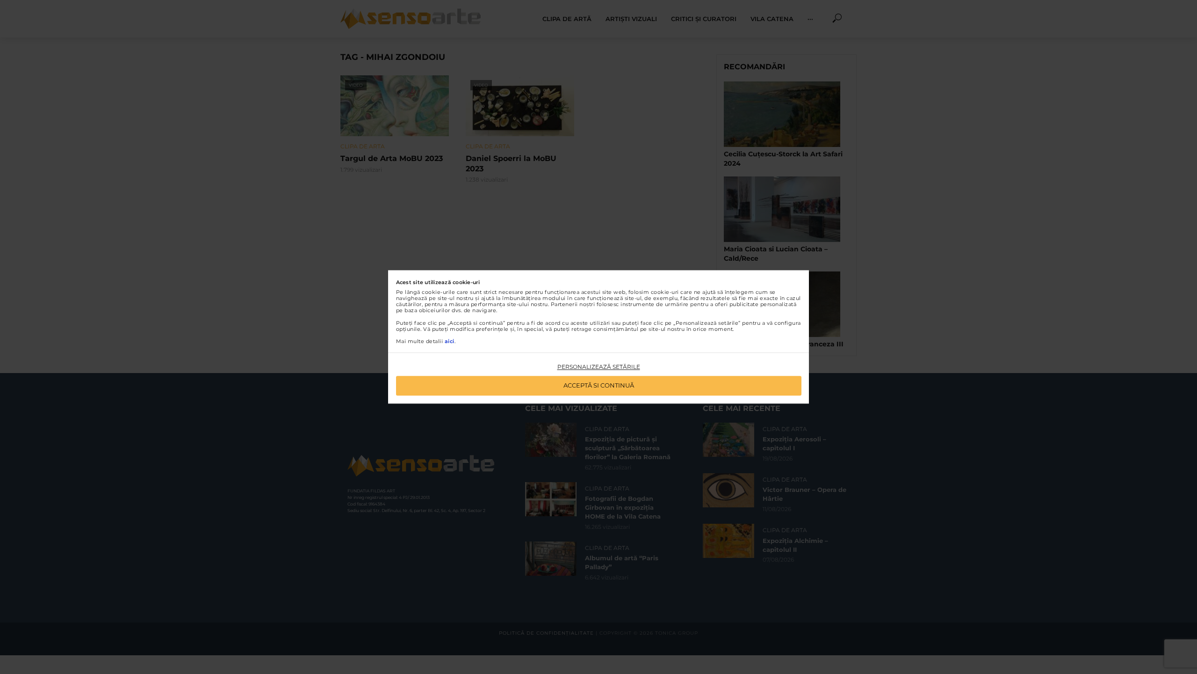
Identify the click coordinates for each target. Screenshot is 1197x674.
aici (449, 341)
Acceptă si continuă (598, 385)
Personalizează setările (598, 366)
